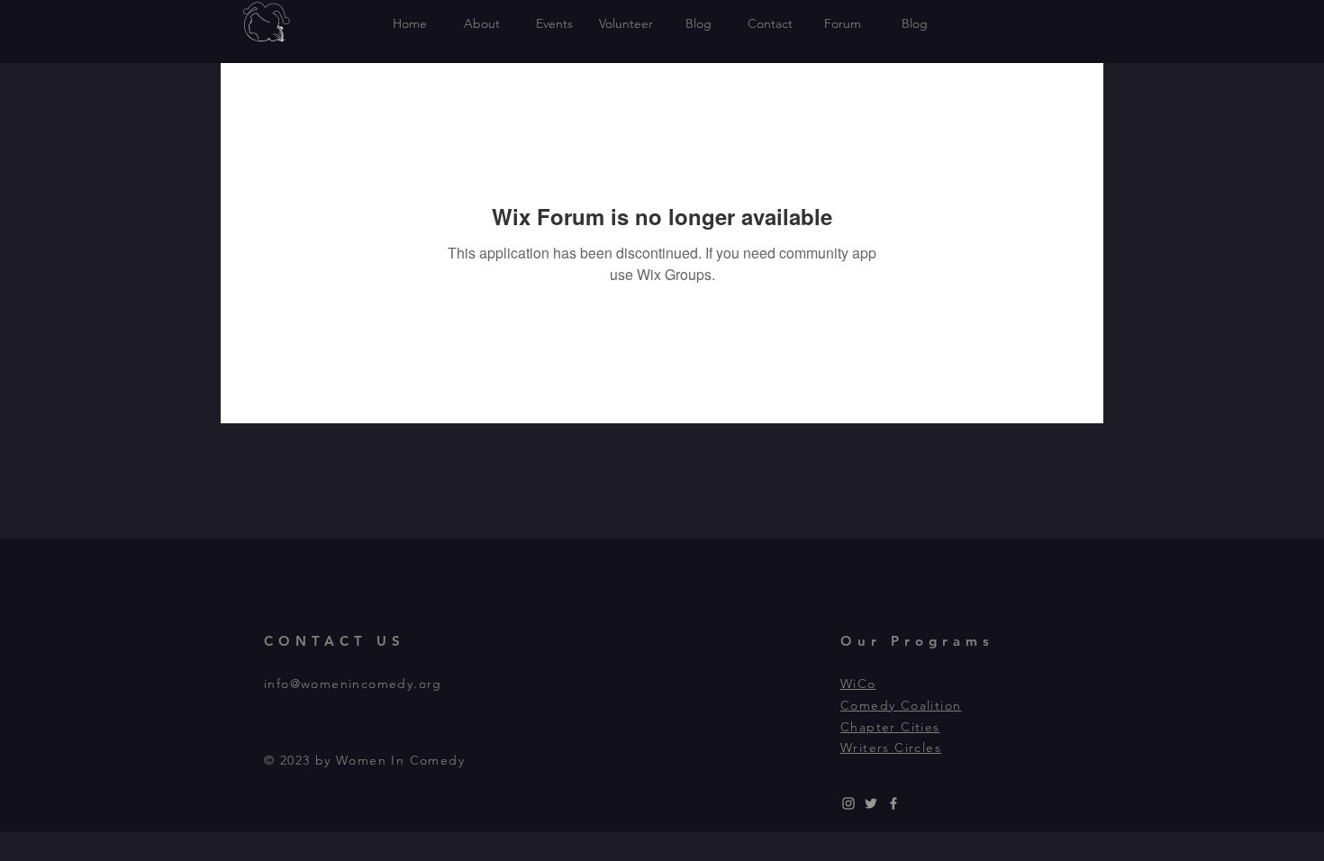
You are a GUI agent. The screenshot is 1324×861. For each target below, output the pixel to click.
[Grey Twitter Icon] (871, 803)
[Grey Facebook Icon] (893, 803)
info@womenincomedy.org (353, 683)
